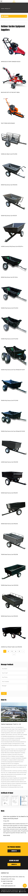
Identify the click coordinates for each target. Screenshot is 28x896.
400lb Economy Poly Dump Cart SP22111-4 (12, 246)
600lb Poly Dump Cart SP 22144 (9, 277)
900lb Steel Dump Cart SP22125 (9, 616)
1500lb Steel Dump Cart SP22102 (9, 585)
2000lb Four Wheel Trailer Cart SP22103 (11, 647)
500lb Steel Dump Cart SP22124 (9, 523)
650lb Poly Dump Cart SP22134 (9, 184)
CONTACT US (14, 851)
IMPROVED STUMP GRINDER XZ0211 (10, 61)
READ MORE (4, 835)
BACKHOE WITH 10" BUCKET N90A (10, 92)
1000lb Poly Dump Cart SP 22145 (9, 308)
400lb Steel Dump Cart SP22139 (9, 462)
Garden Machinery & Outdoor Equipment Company (13, 752)
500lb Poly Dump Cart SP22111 (9, 215)
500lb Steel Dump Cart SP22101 (9, 493)
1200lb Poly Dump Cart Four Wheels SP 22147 (13, 369)
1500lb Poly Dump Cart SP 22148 (9, 400)
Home (2, 8)
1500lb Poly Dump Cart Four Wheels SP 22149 (13, 431)
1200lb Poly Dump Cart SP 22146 (9, 338)
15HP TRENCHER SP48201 (8, 123)
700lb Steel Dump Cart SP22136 (9, 554)
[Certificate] (5, 801)
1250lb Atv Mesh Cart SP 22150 (9, 154)
